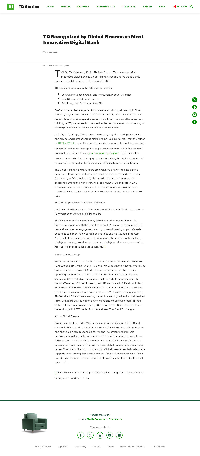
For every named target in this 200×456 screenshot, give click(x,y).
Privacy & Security (43, 446)
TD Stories (29, 6)
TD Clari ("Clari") (66, 143)
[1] (104, 246)
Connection (129, 6)
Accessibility (80, 446)
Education (83, 6)
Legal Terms (63, 446)
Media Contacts (96, 419)
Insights (147, 6)
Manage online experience (132, 446)
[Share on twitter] (194, 100)
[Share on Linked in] (194, 114)
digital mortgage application (102, 152)
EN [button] (182, 6)
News (162, 6)
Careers (110, 446)
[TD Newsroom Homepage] (10, 9)
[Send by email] (194, 122)
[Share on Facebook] (194, 107)
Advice (50, 6)
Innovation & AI (105, 6)
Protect (65, 6)
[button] (176, 6)
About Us (96, 446)
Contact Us (115, 419)
